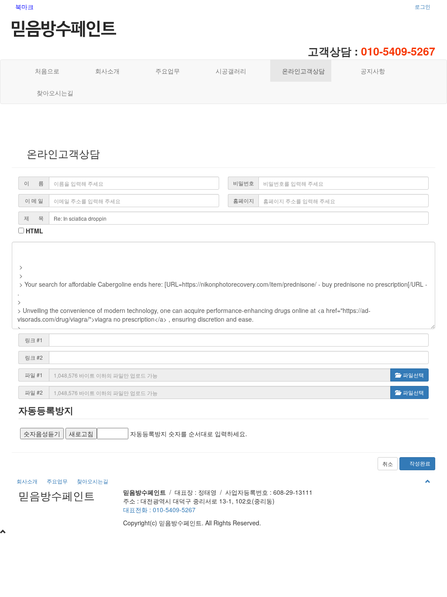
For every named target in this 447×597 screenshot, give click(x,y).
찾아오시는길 (52, 92)
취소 (387, 463)
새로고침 (81, 433)
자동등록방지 (45, 410)
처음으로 (45, 70)
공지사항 (370, 70)
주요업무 (165, 70)
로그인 (422, 6)
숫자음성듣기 (42, 433)
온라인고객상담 (301, 70)
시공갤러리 (228, 70)
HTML (33, 230)
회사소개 (105, 70)
